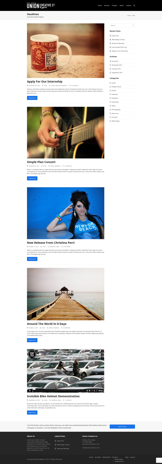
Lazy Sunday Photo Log (119, 47)
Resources (115, 113)
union (45, 85)
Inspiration (115, 102)
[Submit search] (133, 25)
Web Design (116, 121)
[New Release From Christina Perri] (65, 213)
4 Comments (68, 166)
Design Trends (116, 87)
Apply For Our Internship (44, 81)
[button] (134, 5)
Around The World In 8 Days (46, 324)
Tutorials (114, 117)
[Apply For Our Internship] (65, 50)
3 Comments (66, 246)
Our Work (98, 457)
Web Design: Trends (118, 39)
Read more (32, 98)
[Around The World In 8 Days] (65, 294)
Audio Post (115, 36)
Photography (116, 110)
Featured (58, 85)
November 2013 (117, 65)
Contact (132, 457)
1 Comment (68, 400)
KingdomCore (119, 461)
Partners (115, 457)
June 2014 (115, 61)
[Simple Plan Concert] (65, 132)
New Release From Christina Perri (51, 243)
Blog (126, 457)
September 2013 (117, 73)
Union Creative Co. (39, 459)
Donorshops (119, 459)
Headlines (64, 85)
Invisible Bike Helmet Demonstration (53, 396)
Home (91, 457)
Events (53, 85)
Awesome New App (118, 43)
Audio (114, 83)
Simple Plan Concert (41, 162)
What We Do (107, 457)
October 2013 (116, 69)
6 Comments (74, 85)
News (57, 246)
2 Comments (66, 328)
